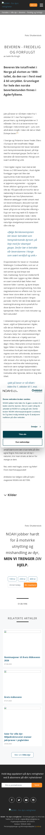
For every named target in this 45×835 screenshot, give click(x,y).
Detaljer (34, 427)
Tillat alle (22, 434)
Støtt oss (33, 5)
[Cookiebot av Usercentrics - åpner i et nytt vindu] (32, 390)
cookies (38, 826)
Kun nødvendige (22, 442)
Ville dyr (14, 12)
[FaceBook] (12, 800)
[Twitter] (19, 800)
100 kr (12, 579)
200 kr (23, 579)
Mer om (22, 754)
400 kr (33, 579)
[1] (17, 133)
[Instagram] (33, 800)
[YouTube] (26, 800)
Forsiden (5, 12)
